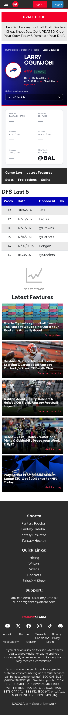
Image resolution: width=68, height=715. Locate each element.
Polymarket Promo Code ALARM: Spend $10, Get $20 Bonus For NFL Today (30, 478)
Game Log (13, 172)
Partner (24, 634)
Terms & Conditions (42, 636)
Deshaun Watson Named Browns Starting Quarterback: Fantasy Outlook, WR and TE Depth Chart (30, 364)
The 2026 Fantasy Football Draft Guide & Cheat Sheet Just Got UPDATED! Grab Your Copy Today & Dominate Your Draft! (35, 31)
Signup (40, 4)
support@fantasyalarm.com (34, 602)
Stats (9, 180)
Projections (27, 180)
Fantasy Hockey (34, 540)
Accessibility (11, 641)
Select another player (16, 91)
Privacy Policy (57, 636)
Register (30, 641)
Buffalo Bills (11, 50)
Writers (34, 563)
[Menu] (6, 4)
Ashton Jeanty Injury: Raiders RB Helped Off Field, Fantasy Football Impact (31, 402)
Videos (34, 569)
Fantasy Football (34, 523)
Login (57, 4)
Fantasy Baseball (34, 529)
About (7, 634)
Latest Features (39, 172)
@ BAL (46, 158)
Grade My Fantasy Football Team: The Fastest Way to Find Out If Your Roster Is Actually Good (31, 326)
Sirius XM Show (34, 580)
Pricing (34, 558)
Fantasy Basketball (34, 535)
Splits (45, 180)
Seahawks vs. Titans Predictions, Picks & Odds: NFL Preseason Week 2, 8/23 (32, 440)
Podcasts (34, 575)
